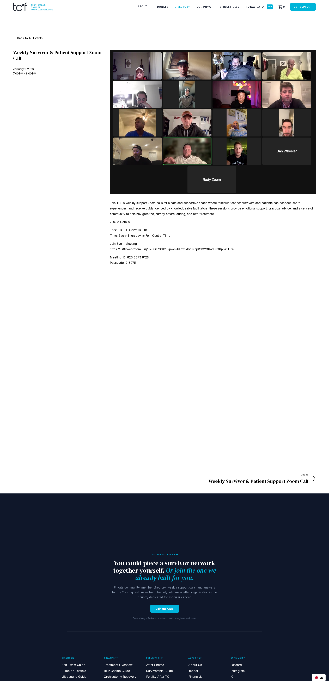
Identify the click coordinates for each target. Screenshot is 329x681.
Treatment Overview (118, 665)
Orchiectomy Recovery (120, 676)
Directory (182, 6)
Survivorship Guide (159, 671)
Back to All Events (30, 38)
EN (321, 677)
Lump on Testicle (74, 671)
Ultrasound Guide (74, 676)
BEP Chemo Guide (117, 671)
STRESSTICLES (229, 6)
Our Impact (205, 6)
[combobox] (319, 677)
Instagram (238, 671)
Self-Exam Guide (73, 665)
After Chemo (155, 665)
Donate (162, 6)
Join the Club (164, 608)
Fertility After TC (157, 676)
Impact (193, 671)
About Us (195, 665)
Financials (195, 676)
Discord (236, 665)
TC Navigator (256, 6)
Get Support (303, 6)
